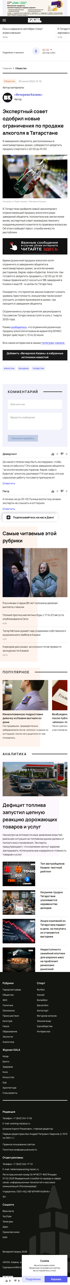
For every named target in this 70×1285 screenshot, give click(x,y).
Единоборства (44, 1026)
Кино (5, 1071)
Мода (5, 1056)
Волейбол (42, 1000)
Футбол (41, 989)
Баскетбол (42, 1005)
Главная (7, 68)
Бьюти (6, 1061)
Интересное (43, 1031)
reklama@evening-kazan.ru (24, 1169)
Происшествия (11, 1015)
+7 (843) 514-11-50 (22, 1118)
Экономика (9, 1010)
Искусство (8, 1077)
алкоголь (9, 368)
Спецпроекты (10, 1092)
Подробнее (33, 1279)
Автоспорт (43, 1010)
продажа (23, 368)
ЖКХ (5, 1000)
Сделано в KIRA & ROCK (15, 1267)
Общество (21, 68)
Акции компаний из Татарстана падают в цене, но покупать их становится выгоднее (53, 928)
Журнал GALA (11, 1050)
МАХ (5, 1237)
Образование (10, 1031)
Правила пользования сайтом (19, 1144)
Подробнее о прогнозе (13, 52)
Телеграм (8, 1221)
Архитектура (9, 1087)
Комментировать (23, 438)
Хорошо (56, 1279)
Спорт (41, 983)
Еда (5, 1082)
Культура (7, 1020)
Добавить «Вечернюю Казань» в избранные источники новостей (35, 355)
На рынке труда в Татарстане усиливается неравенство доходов (51, 900)
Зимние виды (44, 1020)
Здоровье (8, 1066)
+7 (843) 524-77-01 (23, 1164)
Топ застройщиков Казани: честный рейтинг (52, 867)
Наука (6, 1026)
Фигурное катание (47, 1015)
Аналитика (15, 754)
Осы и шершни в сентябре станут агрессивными (23, 30)
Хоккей (40, 994)
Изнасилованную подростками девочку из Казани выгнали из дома (23, 718)
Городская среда (12, 989)
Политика (8, 1005)
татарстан (38, 368)
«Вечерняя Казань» (28, 94)
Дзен (5, 1226)
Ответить (9, 483)
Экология (8, 1036)
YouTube (7, 1216)
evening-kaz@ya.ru (20, 1123)
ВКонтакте (8, 1211)
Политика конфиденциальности (20, 1149)
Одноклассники (11, 1232)
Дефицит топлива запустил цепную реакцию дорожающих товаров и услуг (30, 816)
